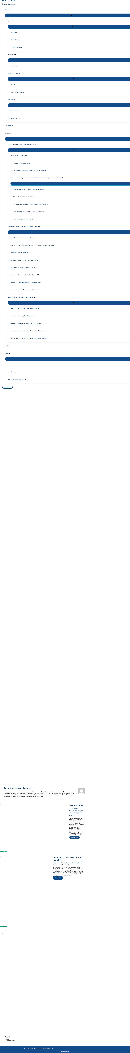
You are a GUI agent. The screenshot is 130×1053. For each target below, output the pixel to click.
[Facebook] (3, 0)
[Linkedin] (14, 0)
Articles (71, 808)
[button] (10, 10)
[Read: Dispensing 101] (34, 850)
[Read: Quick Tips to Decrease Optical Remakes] (26, 925)
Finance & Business (71, 863)
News (77, 810)
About (7, 1039)
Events (8, 1037)
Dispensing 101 (76, 805)
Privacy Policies (10, 1040)
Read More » (74, 838)
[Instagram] (8, 0)
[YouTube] (11, 0)
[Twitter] (5, 0)
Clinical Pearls (61, 863)
